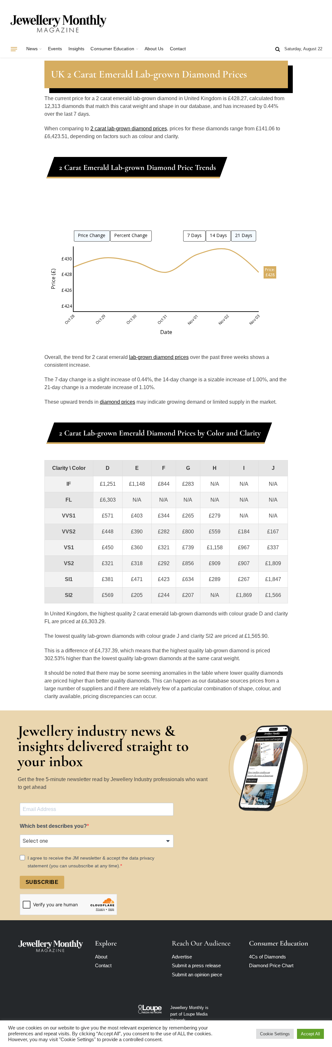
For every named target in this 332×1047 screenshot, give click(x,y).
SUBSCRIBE (42, 882)
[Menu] (14, 48)
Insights (76, 48)
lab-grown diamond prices (159, 357)
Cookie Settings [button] (275, 1033)
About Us (154, 48)
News (32, 48)
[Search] (277, 49)
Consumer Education (112, 48)
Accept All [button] (310, 1033)
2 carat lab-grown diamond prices (128, 128)
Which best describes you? (53, 826)
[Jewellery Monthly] (58, 24)
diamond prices (117, 402)
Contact (178, 48)
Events (55, 48)
